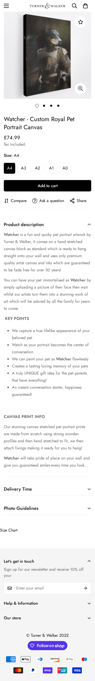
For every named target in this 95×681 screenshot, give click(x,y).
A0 (65, 168)
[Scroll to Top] (86, 654)
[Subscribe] (85, 588)
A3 (23, 168)
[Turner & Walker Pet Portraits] (47, 6)
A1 (51, 168)
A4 (9, 168)
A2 (37, 168)
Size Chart (8, 530)
